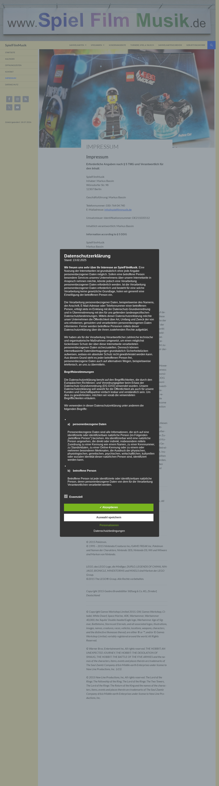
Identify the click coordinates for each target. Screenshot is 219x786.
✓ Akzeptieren (109, 507)
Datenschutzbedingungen (109, 531)
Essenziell (75, 497)
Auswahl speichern (108, 517)
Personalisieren (109, 525)
